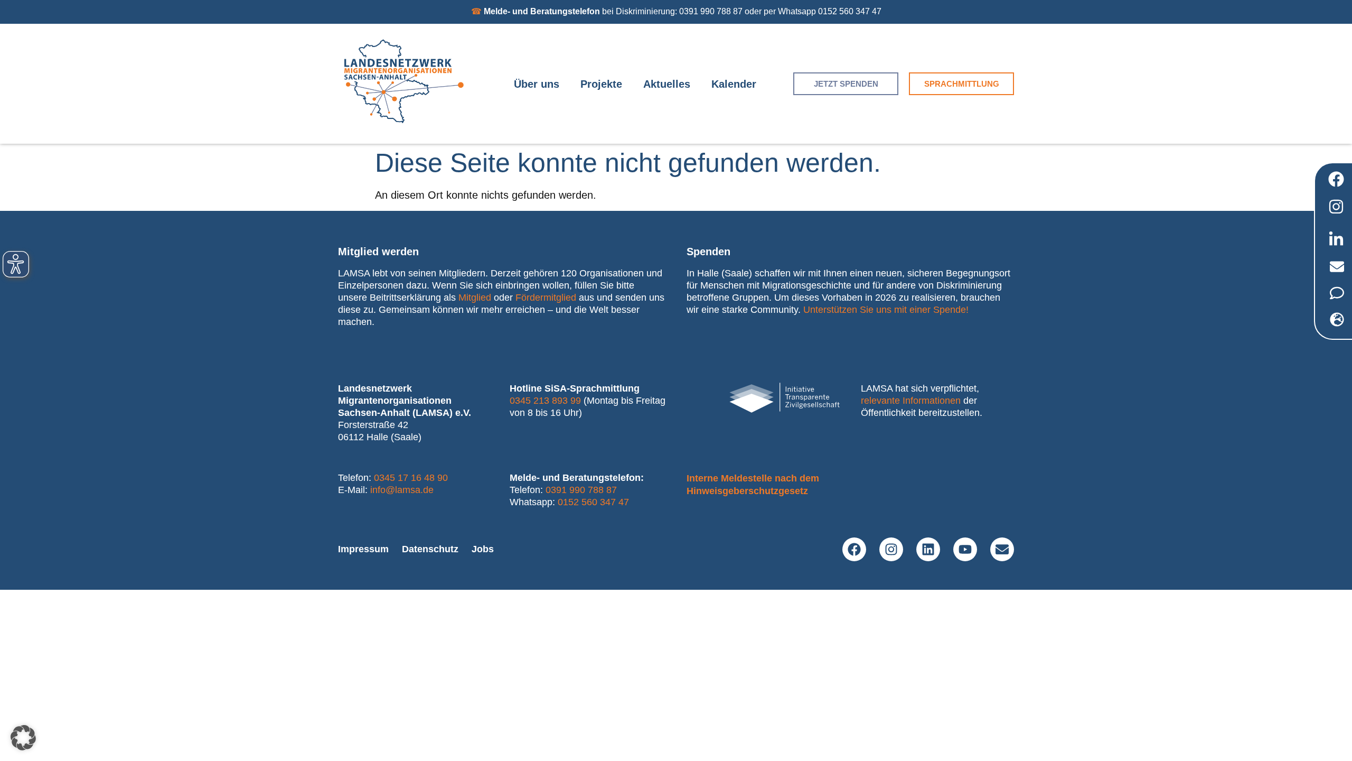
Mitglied (474, 297)
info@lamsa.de (402, 490)
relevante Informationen (911, 400)
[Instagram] (891, 549)
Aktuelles (666, 84)
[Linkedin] (928, 549)
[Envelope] (1002, 549)
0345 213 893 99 (545, 400)
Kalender (733, 84)
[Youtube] (965, 549)
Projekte (601, 84)
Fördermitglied (545, 297)
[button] (23, 737)
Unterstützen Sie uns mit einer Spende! (886, 309)
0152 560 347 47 (593, 502)
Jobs (483, 549)
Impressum (363, 549)
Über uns (536, 84)
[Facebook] (854, 549)
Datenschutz (430, 549)
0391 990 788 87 (581, 490)
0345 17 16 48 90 (411, 477)
